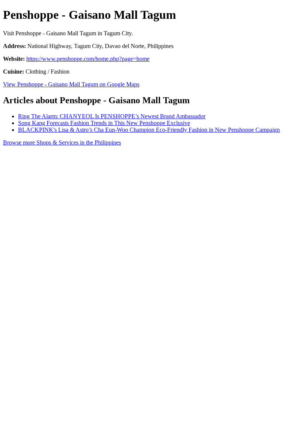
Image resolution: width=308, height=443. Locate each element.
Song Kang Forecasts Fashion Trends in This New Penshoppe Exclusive (104, 123)
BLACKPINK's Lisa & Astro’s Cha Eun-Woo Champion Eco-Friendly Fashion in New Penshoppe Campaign (149, 130)
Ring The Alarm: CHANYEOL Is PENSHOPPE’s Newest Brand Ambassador (111, 116)
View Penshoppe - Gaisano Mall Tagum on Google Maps (71, 84)
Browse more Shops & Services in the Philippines (62, 142)
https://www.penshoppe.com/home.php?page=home (87, 59)
